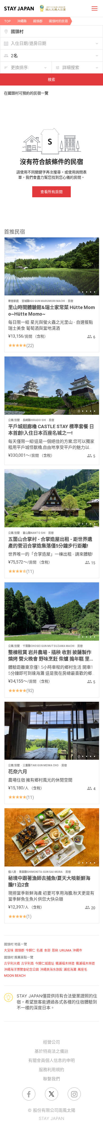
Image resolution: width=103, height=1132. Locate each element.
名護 (39, 950)
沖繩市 (77, 950)
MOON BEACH (15, 975)
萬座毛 (82, 969)
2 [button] (82, 292)
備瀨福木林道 (64, 963)
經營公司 (51, 1042)
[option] (51, 266)
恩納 (55, 950)
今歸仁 (30, 950)
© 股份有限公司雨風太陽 (51, 1110)
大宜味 (8, 950)
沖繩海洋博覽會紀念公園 (21, 969)
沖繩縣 (22, 21)
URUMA (65, 950)
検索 (51, 79)
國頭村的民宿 (58, 21)
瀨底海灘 (70, 969)
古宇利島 (27, 963)
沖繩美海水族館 (51, 969)
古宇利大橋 (12, 963)
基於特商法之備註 (51, 1051)
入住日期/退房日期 (28, 43)
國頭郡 (38, 21)
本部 (47, 950)
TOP (7, 21)
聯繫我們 (51, 1078)
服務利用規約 (51, 1069)
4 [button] (90, 292)
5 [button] (94, 292)
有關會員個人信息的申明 (51, 1060)
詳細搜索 (70, 67)
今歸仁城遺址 (44, 963)
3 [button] (86, 292)
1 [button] (79, 292)
